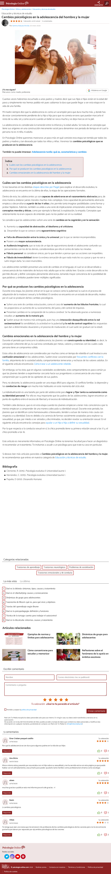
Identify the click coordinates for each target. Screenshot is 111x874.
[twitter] (6, 856)
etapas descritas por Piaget (46, 187)
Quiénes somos (41, 867)
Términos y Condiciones (76, 867)
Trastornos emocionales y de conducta (55, 573)
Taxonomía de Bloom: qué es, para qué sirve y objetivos (30, 602)
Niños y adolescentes (23, 9)
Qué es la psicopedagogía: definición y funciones (27, 611)
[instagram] (12, 856)
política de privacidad (29, 709)
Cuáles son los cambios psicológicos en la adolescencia (35, 165)
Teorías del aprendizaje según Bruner (22, 606)
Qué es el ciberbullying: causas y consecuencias (27, 593)
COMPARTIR (98, 5)
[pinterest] (23, 856)
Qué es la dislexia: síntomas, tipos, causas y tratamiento (30, 588)
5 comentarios (47, 21)
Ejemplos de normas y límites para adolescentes (41, 636)
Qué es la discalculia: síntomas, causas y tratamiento (29, 620)
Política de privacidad (95, 867)
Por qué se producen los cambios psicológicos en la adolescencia (40, 169)
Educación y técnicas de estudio (43, 9)
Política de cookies (10, 872)
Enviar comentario (96, 711)
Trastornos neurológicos (54, 567)
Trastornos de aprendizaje (28, 567)
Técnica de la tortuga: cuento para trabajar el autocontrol (31, 616)
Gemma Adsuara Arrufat (20, 25)
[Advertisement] (55, 520)
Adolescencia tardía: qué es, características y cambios (59, 152)
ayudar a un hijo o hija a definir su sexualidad (67, 423)
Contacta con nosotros (57, 867)
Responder (7, 751)
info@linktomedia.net (74, 724)
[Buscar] (107, 3)
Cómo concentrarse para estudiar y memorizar (40, 652)
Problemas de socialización (81, 567)
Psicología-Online (8, 9)
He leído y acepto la (22, 710)
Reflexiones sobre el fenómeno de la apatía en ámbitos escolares (95, 654)
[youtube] (17, 856)
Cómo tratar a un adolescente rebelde (52, 364)
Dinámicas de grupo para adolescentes (23, 598)
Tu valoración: (38, 704)
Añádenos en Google (99, 90)
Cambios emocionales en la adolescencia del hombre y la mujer (39, 173)
